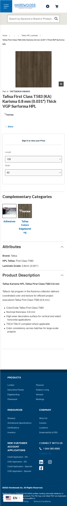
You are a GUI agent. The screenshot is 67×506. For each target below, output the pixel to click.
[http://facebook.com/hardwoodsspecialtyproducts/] (41, 468)
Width (7, 165)
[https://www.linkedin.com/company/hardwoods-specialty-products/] (41, 462)
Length (8, 152)
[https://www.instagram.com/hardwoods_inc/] (50, 462)
